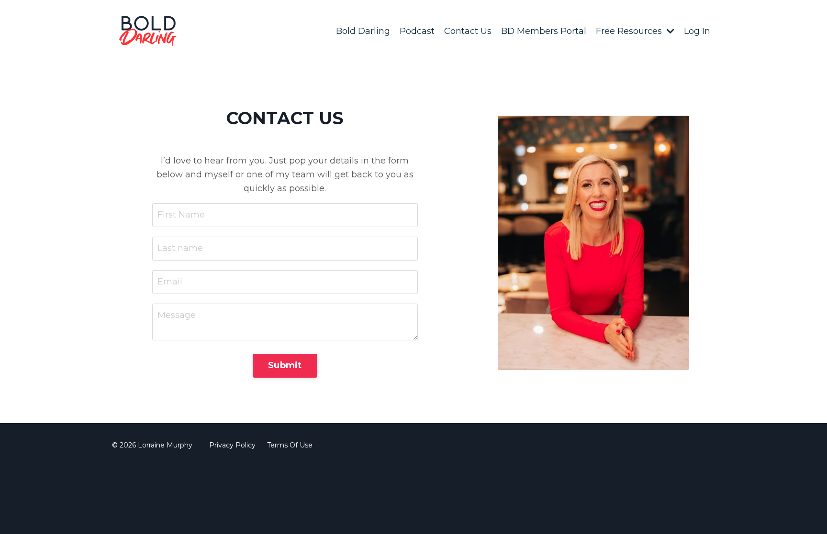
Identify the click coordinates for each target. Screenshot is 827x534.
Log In (697, 31)
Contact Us (468, 31)
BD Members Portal (543, 31)
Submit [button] (285, 365)
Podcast (417, 31)
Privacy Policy (232, 445)
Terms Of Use (290, 445)
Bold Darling (363, 31)
